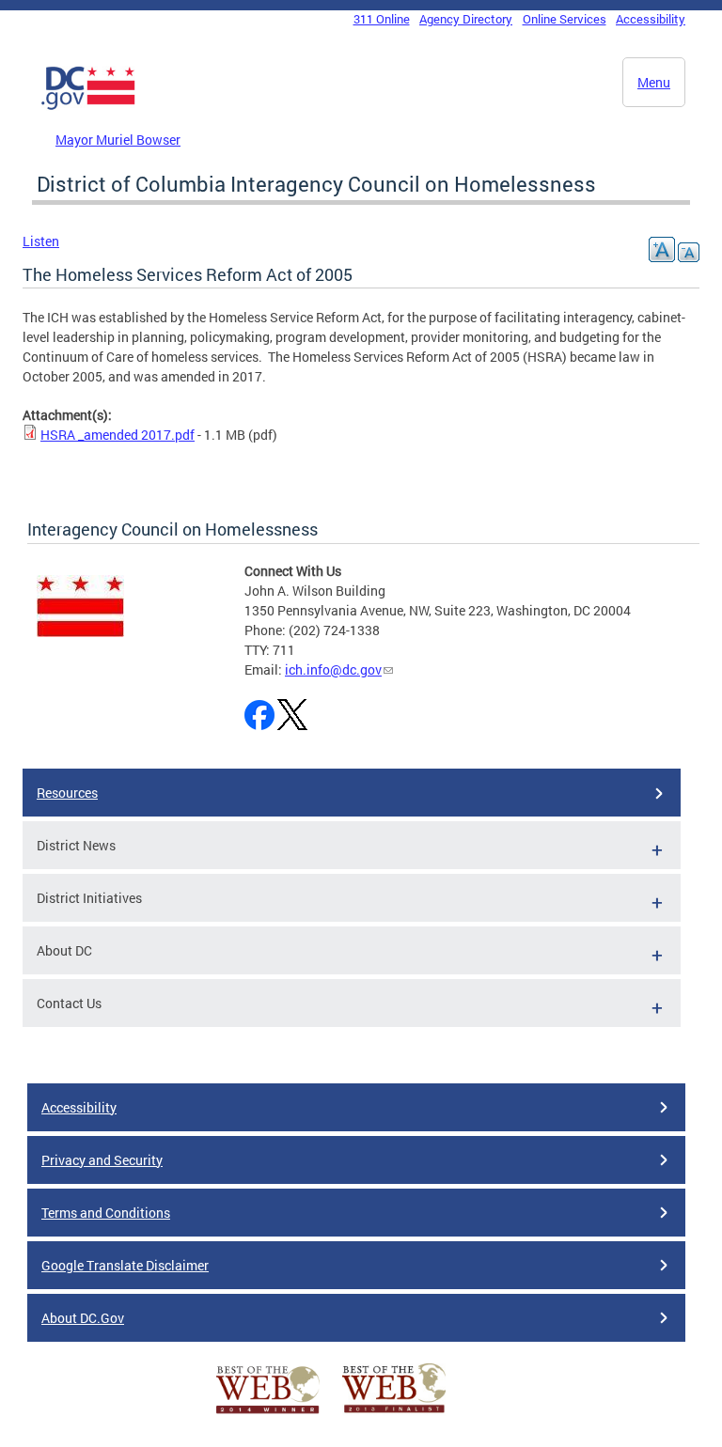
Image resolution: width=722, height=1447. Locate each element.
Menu (653, 82)
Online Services (564, 18)
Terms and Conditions (105, 1212)
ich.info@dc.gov (333, 669)
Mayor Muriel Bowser (117, 139)
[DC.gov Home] (88, 106)
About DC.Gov (82, 1318)
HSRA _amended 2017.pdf (117, 434)
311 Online (381, 18)
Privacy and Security (102, 1160)
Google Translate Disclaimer (125, 1265)
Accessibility (650, 18)
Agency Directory (465, 18)
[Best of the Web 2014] (267, 1414)
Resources (67, 792)
